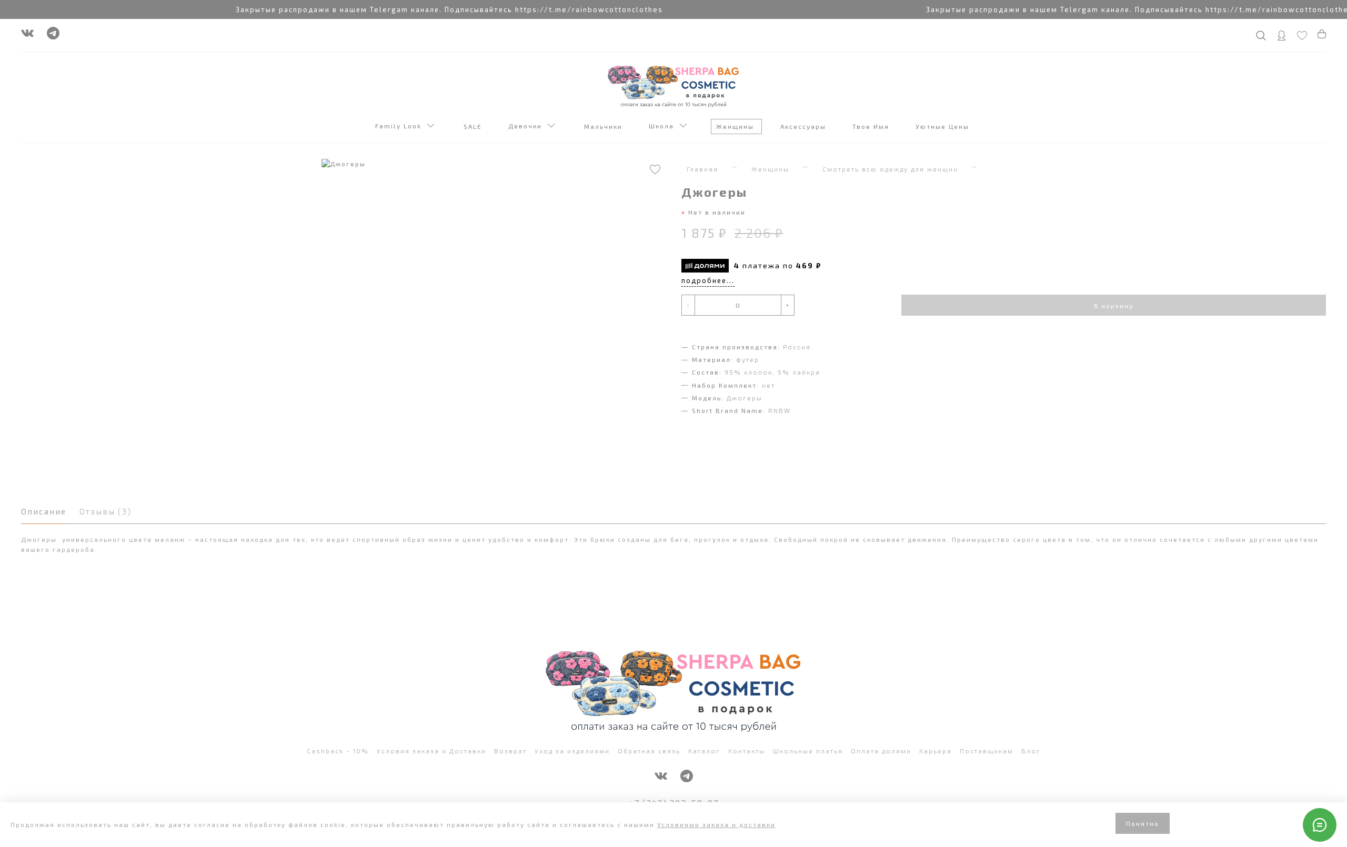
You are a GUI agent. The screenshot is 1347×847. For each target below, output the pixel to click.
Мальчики (604, 126)
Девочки (527, 125)
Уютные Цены (944, 126)
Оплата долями (881, 750)
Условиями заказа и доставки (716, 824)
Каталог (704, 750)
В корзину (1113, 305)
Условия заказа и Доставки (431, 750)
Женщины (736, 126)
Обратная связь (649, 750)
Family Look (401, 125)
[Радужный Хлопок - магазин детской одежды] (673, 85)
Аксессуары (804, 126)
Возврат (510, 750)
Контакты (746, 750)
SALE (474, 126)
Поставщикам (986, 750)
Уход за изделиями (572, 750)
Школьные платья (808, 750)
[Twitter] (53, 36)
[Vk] (27, 36)
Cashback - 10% (338, 750)
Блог (1031, 750)
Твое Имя (872, 126)
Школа (664, 125)
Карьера (935, 750)
